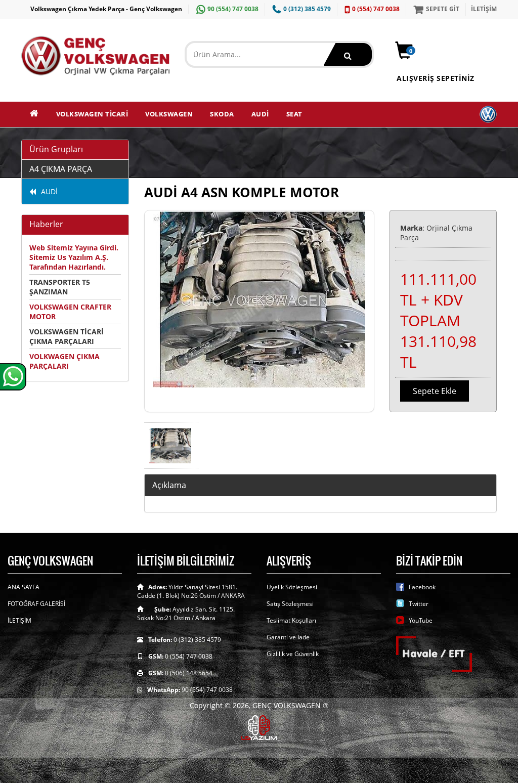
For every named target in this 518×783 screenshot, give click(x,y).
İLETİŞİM (484, 9)
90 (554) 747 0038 (232, 9)
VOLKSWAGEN (169, 113)
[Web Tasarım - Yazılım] (259, 726)
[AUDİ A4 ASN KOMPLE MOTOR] (259, 311)
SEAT (294, 113)
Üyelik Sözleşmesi (292, 587)
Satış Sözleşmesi (290, 603)
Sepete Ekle (434, 391)
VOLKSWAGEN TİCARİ (92, 113)
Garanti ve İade (288, 637)
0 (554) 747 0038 (376, 9)
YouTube (421, 620)
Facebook (422, 587)
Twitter (418, 603)
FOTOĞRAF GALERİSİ (36, 603)
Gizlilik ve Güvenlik (293, 653)
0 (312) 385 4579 (307, 9)
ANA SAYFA (23, 587)
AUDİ (260, 113)
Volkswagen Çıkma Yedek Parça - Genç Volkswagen (106, 9)
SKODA (222, 113)
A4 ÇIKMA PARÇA (60, 169)
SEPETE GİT (442, 9)
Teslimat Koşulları (291, 620)
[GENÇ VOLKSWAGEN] (95, 55)
